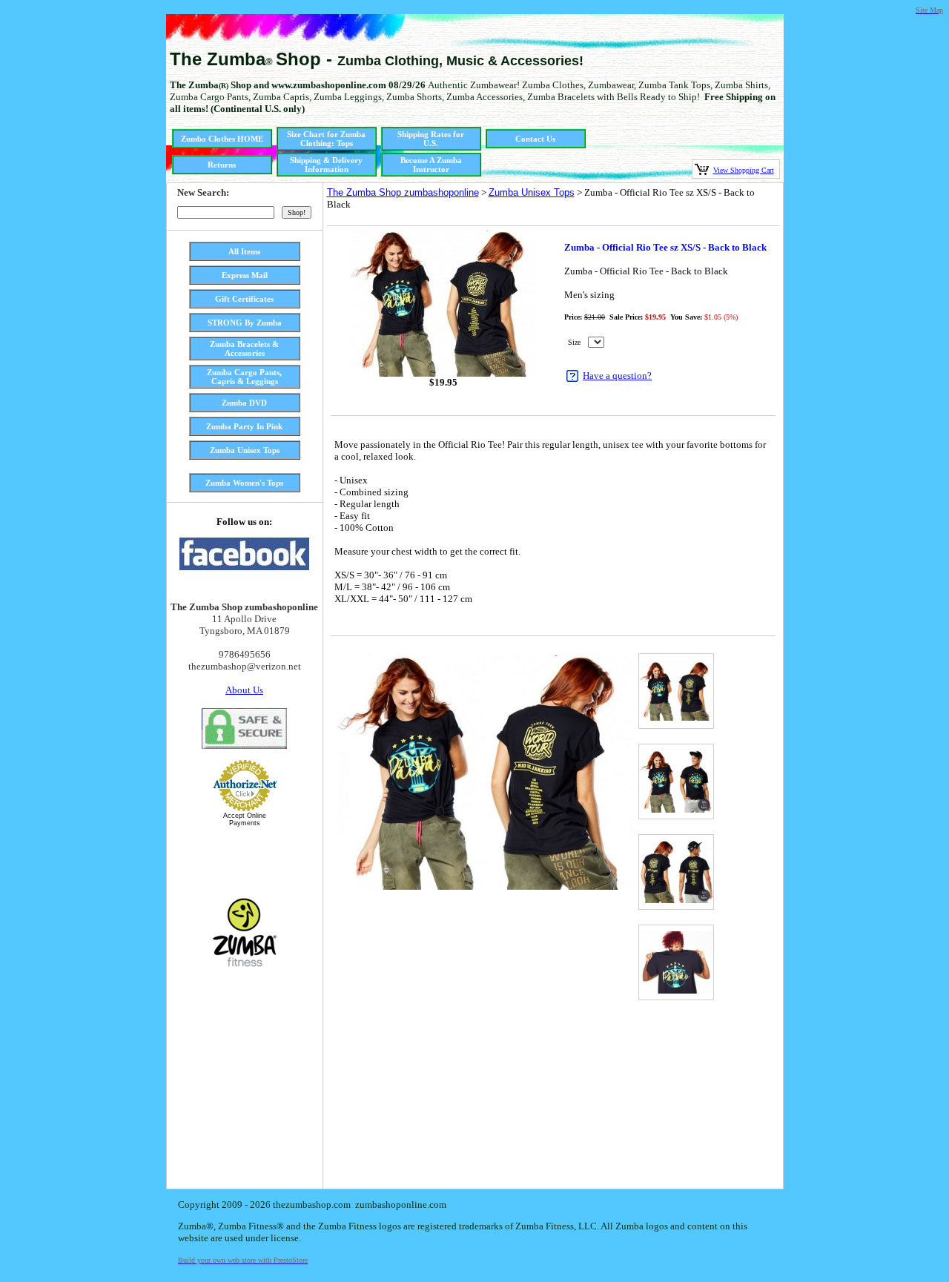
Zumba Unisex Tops (532, 192)
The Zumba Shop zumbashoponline (403, 192)
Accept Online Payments (244, 819)
